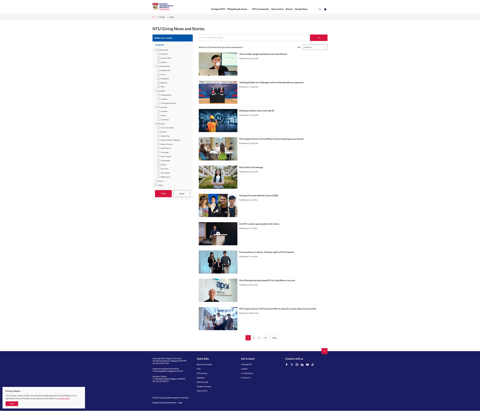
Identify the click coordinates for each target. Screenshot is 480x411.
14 (265, 338)
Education (161, 91)
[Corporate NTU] (153, 17)
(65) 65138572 (162, 381)
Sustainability (165, 161)
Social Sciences (166, 148)
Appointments (166, 70)
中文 (199, 369)
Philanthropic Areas (237, 9)
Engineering (165, 136)
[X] (291, 364)
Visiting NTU (246, 364)
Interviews (164, 169)
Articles (163, 165)
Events (163, 74)
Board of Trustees (204, 364)
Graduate (164, 99)
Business (164, 132)
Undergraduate (166, 95)
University (164, 54)
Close (12, 403)
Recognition (165, 79)
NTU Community (260, 9)
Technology (165, 152)
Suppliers (201, 377)
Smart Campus (166, 156)
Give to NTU (202, 391)
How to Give (277, 9)
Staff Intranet (202, 382)
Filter (163, 193)
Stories (289, 9)
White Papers (165, 177)
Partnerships (162, 107)
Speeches (164, 83)
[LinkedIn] (302, 364)
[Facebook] (286, 364)
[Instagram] (297, 364)
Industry (164, 115)
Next (274, 338)
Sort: (299, 47)
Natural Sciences (167, 144)
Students (164, 62)
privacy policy (64, 398)
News (171, 17)
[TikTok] (312, 364)
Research (161, 124)
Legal (180, 403)
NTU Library (202, 373)
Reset (182, 193)
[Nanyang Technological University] (181, 6)
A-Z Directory (247, 373)
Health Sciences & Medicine (170, 140)
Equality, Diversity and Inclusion (164, 403)
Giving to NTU (218, 9)
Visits (163, 87)
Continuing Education (168, 103)
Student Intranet (204, 386)
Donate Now (301, 9)
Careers (244, 369)
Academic (164, 111)
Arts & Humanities (167, 128)
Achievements (163, 50)
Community (165, 120)
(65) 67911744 (162, 363)
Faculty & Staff (166, 58)
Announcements (164, 66)
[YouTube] (307, 364)
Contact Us (246, 377)
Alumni (160, 181)
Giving (162, 17)
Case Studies (165, 173)
